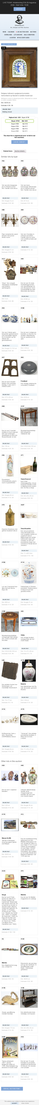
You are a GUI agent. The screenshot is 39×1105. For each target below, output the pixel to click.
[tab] (8, 151)
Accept (14, 1103)
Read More (25, 1103)
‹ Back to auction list (9, 44)
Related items (7, 151)
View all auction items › (12, 1089)
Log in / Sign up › (19, 142)
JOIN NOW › (19, 9)
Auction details (20, 151)
